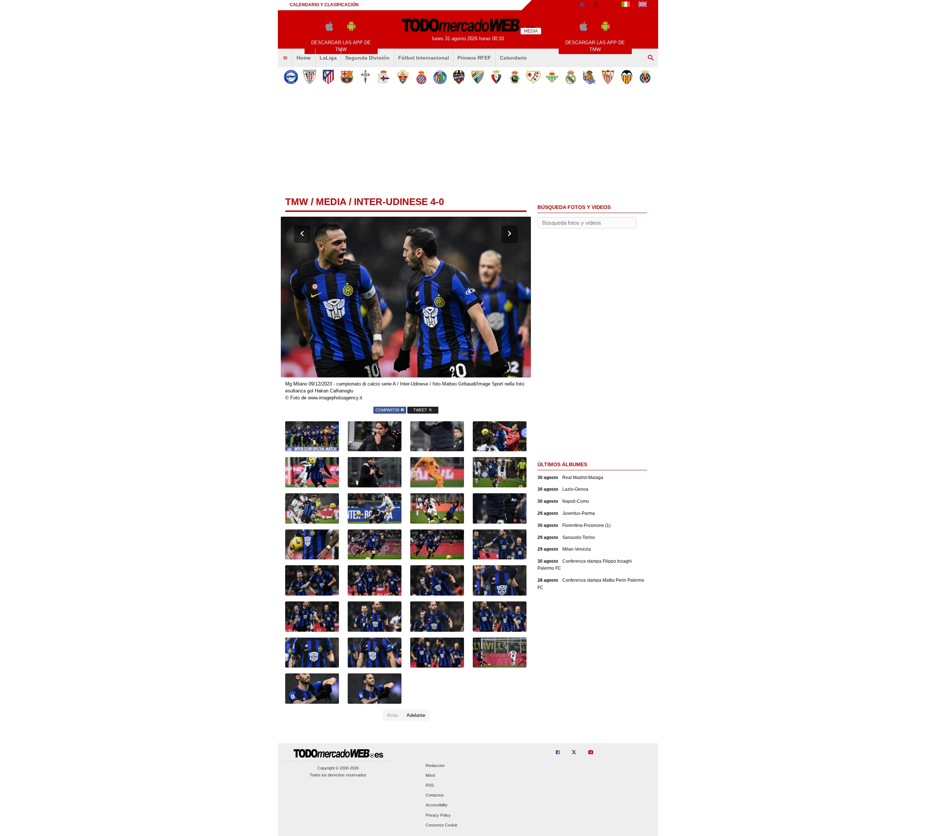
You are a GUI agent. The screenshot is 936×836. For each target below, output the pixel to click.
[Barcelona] (346, 76)
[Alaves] (290, 76)
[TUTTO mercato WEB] (625, 5)
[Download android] (351, 29)
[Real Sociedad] (589, 76)
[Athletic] (309, 76)
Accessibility (437, 805)
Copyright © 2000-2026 (338, 768)
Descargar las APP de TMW (341, 46)
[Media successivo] (509, 234)
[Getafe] (440, 76)
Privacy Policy (438, 815)
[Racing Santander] (514, 76)
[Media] (610, 5)
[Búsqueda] (650, 58)
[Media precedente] (302, 234)
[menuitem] (285, 58)
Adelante (416, 715)
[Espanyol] (421, 76)
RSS (430, 785)
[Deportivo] (384, 76)
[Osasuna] (495, 76)
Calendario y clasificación (324, 5)
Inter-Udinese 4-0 (399, 202)
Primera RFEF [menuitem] (474, 58)
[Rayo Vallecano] (533, 76)
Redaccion (435, 765)
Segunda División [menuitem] (367, 58)
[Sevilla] (607, 76)
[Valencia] (626, 76)
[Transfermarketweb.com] (642, 5)
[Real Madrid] (570, 76)
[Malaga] (477, 76)
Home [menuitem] (304, 58)
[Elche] (402, 76)
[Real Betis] (551, 76)
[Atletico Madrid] (328, 76)
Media (331, 202)
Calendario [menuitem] (513, 58)
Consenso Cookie (441, 825)
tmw (296, 202)
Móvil (430, 775)
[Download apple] (329, 29)
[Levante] (458, 76)
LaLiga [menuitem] (328, 58)
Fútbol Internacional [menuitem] (423, 58)
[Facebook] (582, 5)
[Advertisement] (468, 142)
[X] (596, 5)
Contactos (435, 795)
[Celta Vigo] (365, 76)
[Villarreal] (645, 76)
